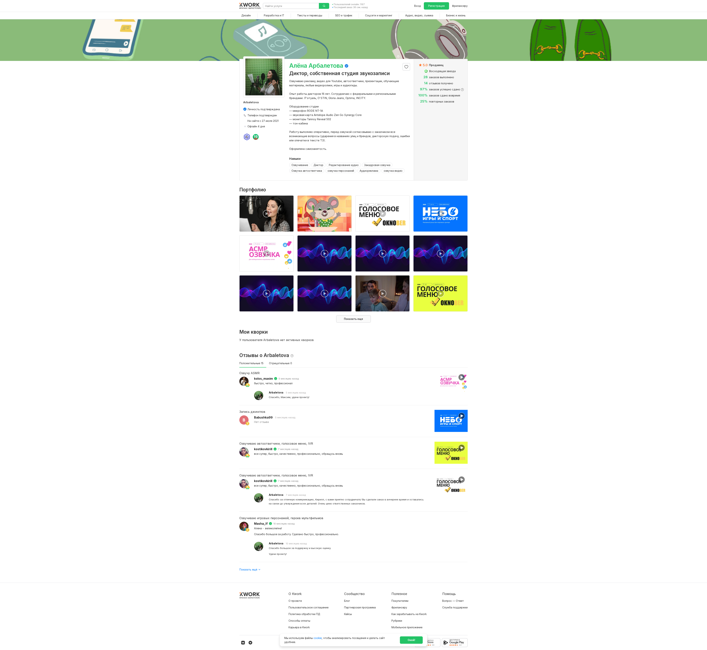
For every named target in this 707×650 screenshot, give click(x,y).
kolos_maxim (263, 378)
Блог (347, 600)
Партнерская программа (360, 607)
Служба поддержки (455, 607)
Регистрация (436, 5)
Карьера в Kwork (299, 627)
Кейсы (348, 614)
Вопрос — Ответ (453, 600)
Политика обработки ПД (304, 614)
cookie (318, 638)
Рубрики (396, 620)
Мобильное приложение (406, 627)
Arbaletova (276, 392)
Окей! (411, 640)
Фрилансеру (460, 5)
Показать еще (353, 318)
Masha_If (261, 523)
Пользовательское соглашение (308, 607)
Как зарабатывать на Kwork (409, 614)
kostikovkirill (263, 449)
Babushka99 (263, 417)
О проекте (295, 600)
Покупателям (399, 600)
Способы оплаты (299, 620)
